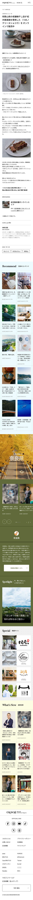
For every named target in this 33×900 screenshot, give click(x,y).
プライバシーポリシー (24, 839)
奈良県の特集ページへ (16, 568)
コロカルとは (6, 839)
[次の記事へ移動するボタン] (9, 522)
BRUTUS (5, 857)
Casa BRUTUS (6, 860)
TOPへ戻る (17, 888)
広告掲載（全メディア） (10, 881)
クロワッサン (6, 864)
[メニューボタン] (29, 3)
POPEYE (19, 853)
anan (3, 853)
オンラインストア (23, 66)
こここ (19, 867)
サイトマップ (21, 846)
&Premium (20, 857)
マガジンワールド (8, 878)
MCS (18, 871)
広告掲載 (5, 846)
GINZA (4, 867)
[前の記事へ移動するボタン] (4, 522)
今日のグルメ (16, 251)
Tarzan (19, 860)
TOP (3, 9)
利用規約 (20, 842)
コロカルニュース (7, 13)
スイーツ (6, 251)
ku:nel (19, 864)
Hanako (4, 871)
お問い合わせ (6, 842)
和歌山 (26, 251)
